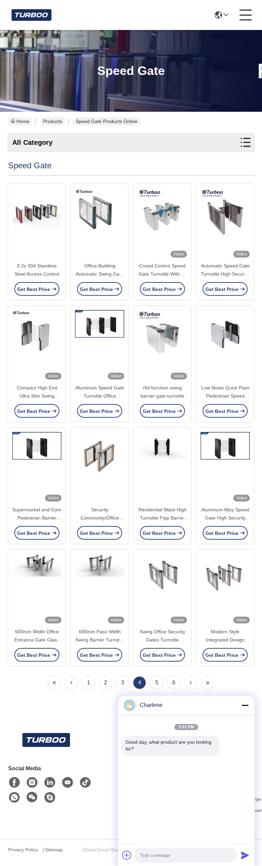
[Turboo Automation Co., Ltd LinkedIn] (50, 782)
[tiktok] (85, 782)
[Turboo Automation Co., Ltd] (31, 15)
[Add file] (127, 855)
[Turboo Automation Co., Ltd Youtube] (67, 782)
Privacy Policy (23, 849)
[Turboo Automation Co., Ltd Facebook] (14, 782)
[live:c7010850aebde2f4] (50, 797)
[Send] (244, 855)
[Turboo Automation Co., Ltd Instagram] (32, 782)
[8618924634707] (14, 797)
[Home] (45, 748)
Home (22, 121)
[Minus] (245, 705)
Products (52, 121)
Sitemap (54, 849)
